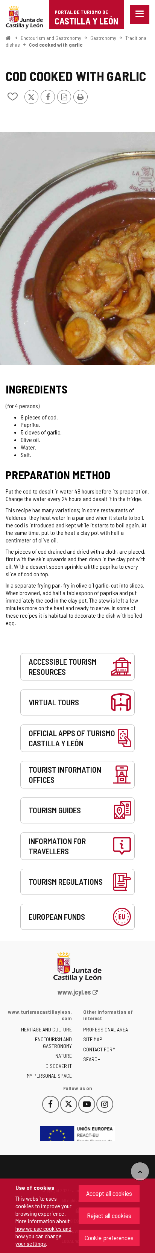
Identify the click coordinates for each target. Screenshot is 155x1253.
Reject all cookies (109, 1215)
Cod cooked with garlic (55, 44)
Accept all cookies (109, 1193)
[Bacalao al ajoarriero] (77, 248)
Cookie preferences (109, 1237)
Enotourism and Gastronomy (51, 38)
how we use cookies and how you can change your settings (43, 1236)
